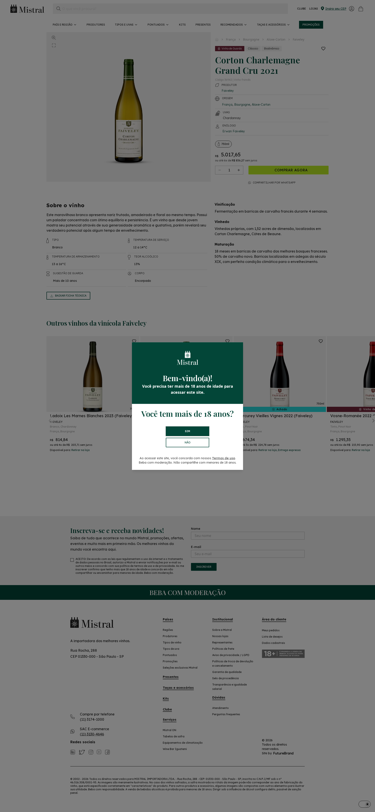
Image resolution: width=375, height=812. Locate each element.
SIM (187, 431)
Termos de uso (223, 458)
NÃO (188, 442)
